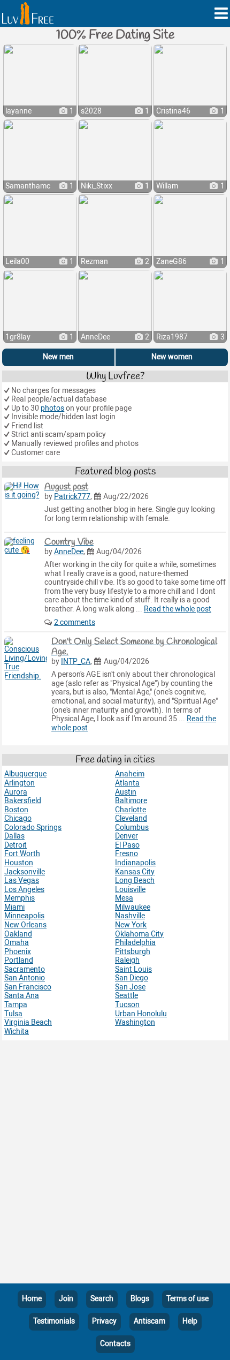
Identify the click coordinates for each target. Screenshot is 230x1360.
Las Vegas (21, 880)
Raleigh (127, 960)
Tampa (15, 1004)
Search (101, 1298)
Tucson (127, 1004)
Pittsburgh (132, 951)
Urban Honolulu (141, 1013)
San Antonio (24, 978)
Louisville (130, 889)
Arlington (19, 783)
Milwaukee (132, 907)
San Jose (130, 987)
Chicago (18, 818)
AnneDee (68, 551)
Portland (18, 960)
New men (58, 356)
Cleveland (131, 818)
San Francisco (27, 987)
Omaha (16, 942)
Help (189, 1321)
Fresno (126, 853)
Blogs (140, 1298)
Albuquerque (25, 774)
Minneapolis (24, 915)
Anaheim (129, 774)
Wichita (16, 1031)
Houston (18, 862)
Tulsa (13, 1013)
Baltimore (131, 800)
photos (52, 408)
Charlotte (130, 809)
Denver (126, 836)
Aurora (15, 792)
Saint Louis (133, 969)
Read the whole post (177, 609)
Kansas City (135, 872)
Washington (135, 1022)
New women (172, 356)
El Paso (127, 845)
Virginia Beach (28, 1022)
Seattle (126, 995)
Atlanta (127, 783)
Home (32, 1298)
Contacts (115, 1343)
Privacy (104, 1321)
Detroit (15, 845)
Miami (14, 907)
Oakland (18, 934)
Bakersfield (22, 800)
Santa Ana (21, 995)
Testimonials (54, 1321)
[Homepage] (27, 13)
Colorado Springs (33, 827)
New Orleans (25, 925)
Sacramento (24, 969)
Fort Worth (22, 853)
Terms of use (187, 1298)
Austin (125, 792)
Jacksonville (24, 872)
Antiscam (149, 1321)
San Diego (131, 978)
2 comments (74, 622)
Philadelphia (135, 942)
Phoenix (17, 951)
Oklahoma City (139, 934)
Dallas (14, 836)
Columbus (132, 827)
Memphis (19, 898)
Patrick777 (72, 496)
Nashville (130, 915)
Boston (16, 809)
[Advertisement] (115, 1164)
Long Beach (135, 880)
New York (131, 925)
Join (66, 1298)
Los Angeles (24, 889)
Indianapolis (135, 862)
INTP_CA (75, 661)
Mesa (124, 898)
